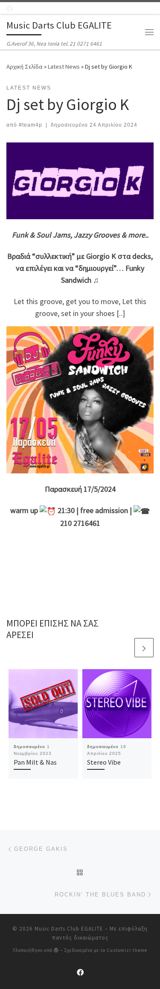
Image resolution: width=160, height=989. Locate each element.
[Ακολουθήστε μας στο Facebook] (9, 8)
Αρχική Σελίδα (25, 66)
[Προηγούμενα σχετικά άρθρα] (123, 647)
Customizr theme (127, 950)
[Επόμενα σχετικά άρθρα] (144, 647)
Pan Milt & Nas (35, 762)
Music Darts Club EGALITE (69, 928)
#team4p (30, 125)
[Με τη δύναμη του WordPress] (56, 950)
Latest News (64, 66)
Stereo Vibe (104, 762)
